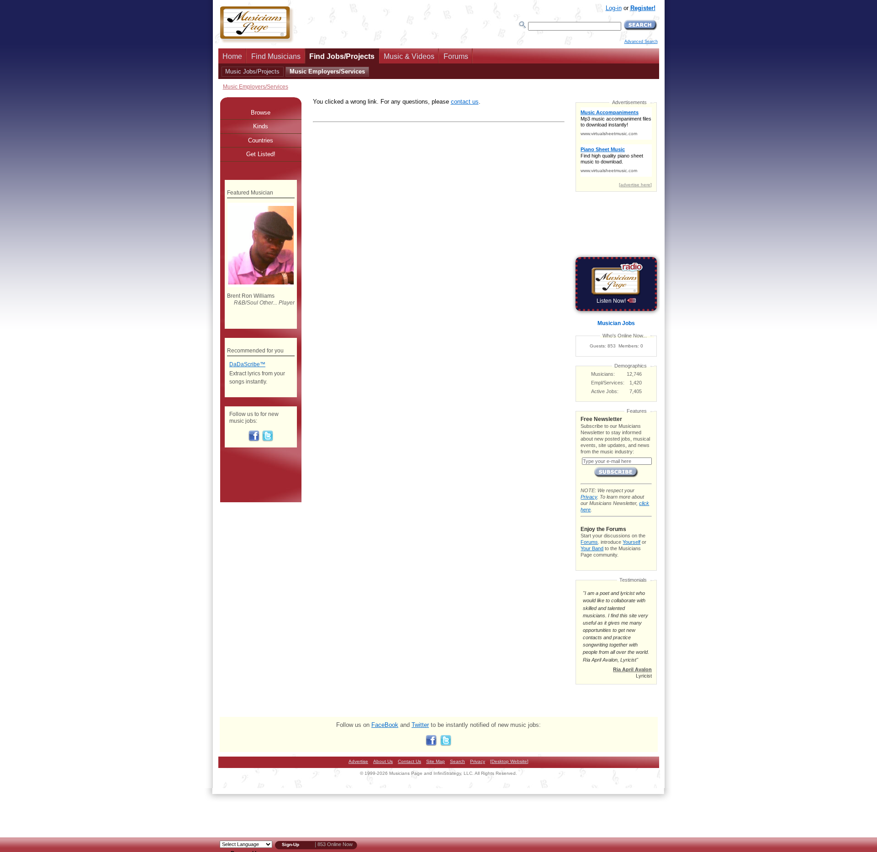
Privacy (589, 497)
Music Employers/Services (327, 71)
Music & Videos (409, 56)
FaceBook (384, 724)
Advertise (358, 761)
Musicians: (603, 374)
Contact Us (409, 761)
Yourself (631, 542)
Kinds (260, 126)
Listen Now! (612, 301)
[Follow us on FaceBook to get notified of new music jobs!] (253, 440)
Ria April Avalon (632, 669)
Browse (260, 112)
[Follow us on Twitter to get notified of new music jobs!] (267, 440)
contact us (465, 101)
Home (232, 56)
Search (457, 761)
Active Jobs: (604, 391)
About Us (383, 761)
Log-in (614, 8)
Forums (456, 56)
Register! (642, 8)
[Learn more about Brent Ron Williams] (260, 285)
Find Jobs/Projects (342, 56)
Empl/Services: (607, 382)
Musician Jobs (616, 323)
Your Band (592, 548)
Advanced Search (641, 41)
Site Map (435, 761)
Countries (260, 140)
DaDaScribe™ (247, 364)
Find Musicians (276, 56)
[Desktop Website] (509, 761)
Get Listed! (260, 154)
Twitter (420, 724)
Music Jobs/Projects (252, 71)
